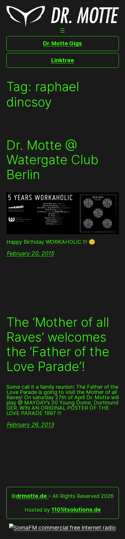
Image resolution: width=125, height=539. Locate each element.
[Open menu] (62, 30)
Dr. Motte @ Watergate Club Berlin (52, 160)
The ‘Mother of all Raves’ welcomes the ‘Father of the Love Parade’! (57, 344)
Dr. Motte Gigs (62, 43)
